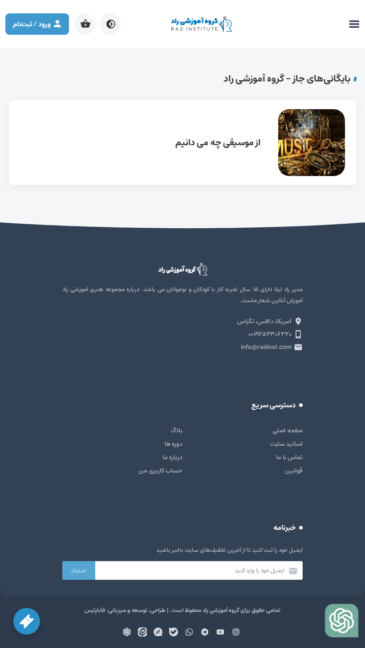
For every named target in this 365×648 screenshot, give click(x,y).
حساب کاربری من (160, 470)
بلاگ (176, 430)
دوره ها (173, 444)
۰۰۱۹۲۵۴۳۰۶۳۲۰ (270, 334)
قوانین (294, 470)
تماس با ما (289, 457)
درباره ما (172, 457)
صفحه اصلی (287, 430)
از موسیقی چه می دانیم (182, 142)
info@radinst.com (266, 347)
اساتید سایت (286, 444)
